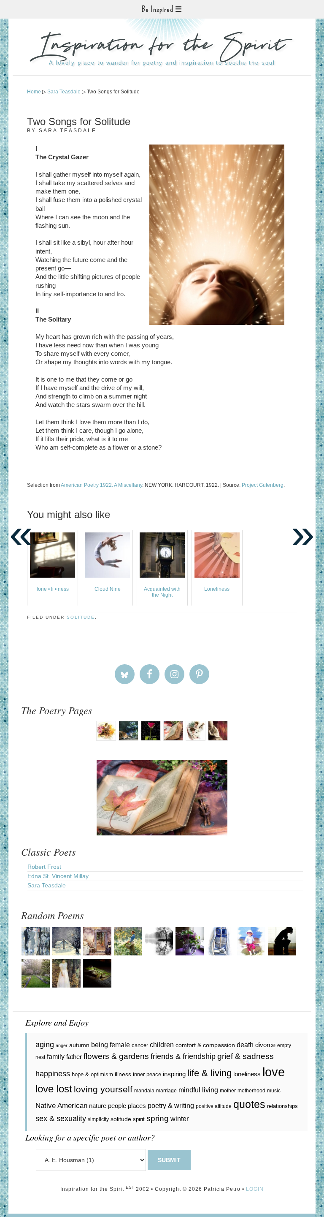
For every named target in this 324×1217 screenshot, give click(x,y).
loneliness (247, 1074)
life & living (209, 1073)
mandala (144, 1091)
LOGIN (255, 1189)
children (162, 1044)
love (273, 1072)
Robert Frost (44, 866)
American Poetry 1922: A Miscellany (101, 485)
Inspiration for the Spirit (162, 46)
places (137, 1105)
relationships (282, 1106)
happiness (52, 1074)
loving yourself (103, 1089)
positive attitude (214, 1106)
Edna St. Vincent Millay (58, 876)
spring (157, 1118)
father (74, 1056)
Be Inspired (157, 9)
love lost (53, 1088)
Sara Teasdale (46, 885)
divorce (265, 1044)
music (274, 1091)
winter (179, 1118)
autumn (79, 1045)
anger (62, 1045)
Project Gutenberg (263, 485)
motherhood (251, 1091)
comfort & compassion (205, 1045)
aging (44, 1044)
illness (123, 1074)
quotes (249, 1104)
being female (110, 1044)
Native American (61, 1106)
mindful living (198, 1090)
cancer (140, 1045)
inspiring (174, 1074)
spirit (139, 1119)
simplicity (98, 1119)
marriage (166, 1091)
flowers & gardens (116, 1056)
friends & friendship (183, 1056)
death (245, 1044)
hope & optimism (92, 1074)
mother (228, 1091)
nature (97, 1105)
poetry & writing (171, 1105)
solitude (81, 617)
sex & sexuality (60, 1118)
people (117, 1105)
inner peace (147, 1074)
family (56, 1056)
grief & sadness (245, 1056)
